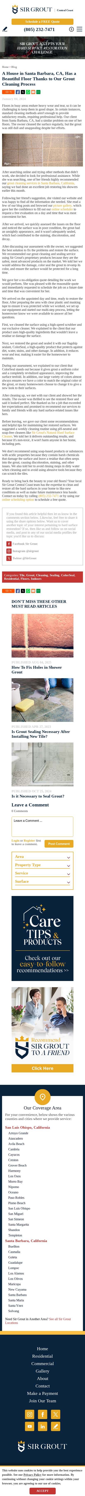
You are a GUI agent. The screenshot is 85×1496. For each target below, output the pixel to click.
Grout (30, 575)
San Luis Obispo (19, 1208)
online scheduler (62, 209)
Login (15, 840)
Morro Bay (15, 1181)
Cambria (13, 1149)
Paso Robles (16, 1197)
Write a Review (4, 29)
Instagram (29, 1414)
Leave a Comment (30, 804)
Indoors (36, 578)
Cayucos (14, 1154)
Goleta (12, 1257)
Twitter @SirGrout (25, 558)
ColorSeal (67, 575)
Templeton (15, 1235)
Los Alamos (16, 1273)
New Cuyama (17, 1289)
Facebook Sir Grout (25, 543)
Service (21, 873)
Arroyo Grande (18, 1133)
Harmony (14, 1171)
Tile (22, 575)
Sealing (54, 575)
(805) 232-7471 (39, 29)
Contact (42, 1385)
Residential (11, 578)
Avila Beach (16, 1144)
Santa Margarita (18, 1224)
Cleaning (42, 575)
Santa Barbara (17, 1295)
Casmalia (14, 1252)
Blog (14, 66)
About (42, 1378)
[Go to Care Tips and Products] (42, 938)
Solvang (13, 1311)
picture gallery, (62, 205)
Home (5, 66)
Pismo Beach (16, 1203)
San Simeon (16, 1219)
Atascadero (15, 1138)
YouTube (29, 1426)
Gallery (42, 1371)
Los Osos (14, 1176)
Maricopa (14, 1284)
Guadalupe (15, 1262)
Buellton (13, 1246)
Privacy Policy (32, 1474)
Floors (25, 578)
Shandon (14, 1230)
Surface (22, 881)
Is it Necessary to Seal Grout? (38, 796)
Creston (13, 1160)
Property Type (28, 864)
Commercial (42, 1363)
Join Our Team (42, 1400)
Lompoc (13, 1268)
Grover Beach (17, 1165)
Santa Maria (16, 1300)
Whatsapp (28, 92)
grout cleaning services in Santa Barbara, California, (41, 183)
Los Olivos (15, 1278)
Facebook (18, 92)
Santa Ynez (15, 1305)
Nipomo (13, 1187)
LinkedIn (42, 1426)
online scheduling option (18, 499)
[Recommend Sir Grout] (42, 1029)
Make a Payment (42, 1393)
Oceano (13, 1192)
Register (29, 840)
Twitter (23, 92)
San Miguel (15, 1214)
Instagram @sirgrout (26, 551)
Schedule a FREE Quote (42, 21)
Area (19, 856)
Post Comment (59, 844)
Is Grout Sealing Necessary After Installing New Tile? (41, 734)
